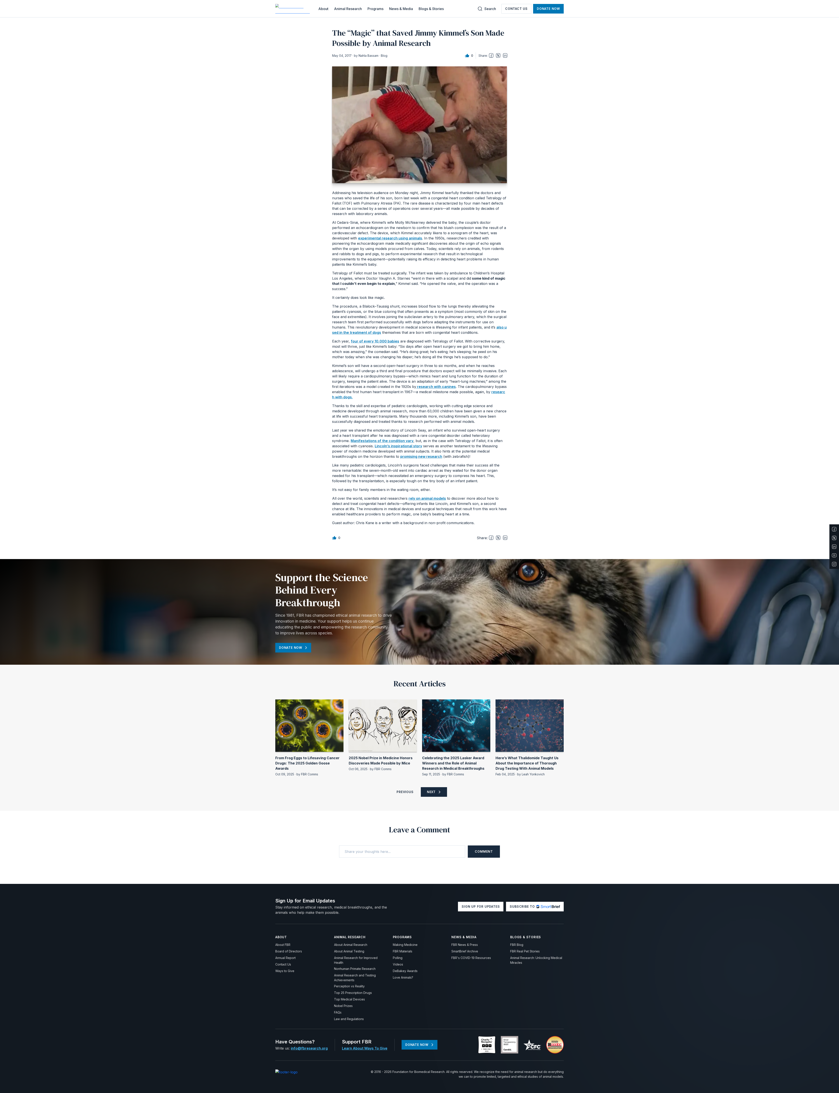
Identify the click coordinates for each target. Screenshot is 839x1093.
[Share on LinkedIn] (505, 55)
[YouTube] (834, 555)
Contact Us (516, 8)
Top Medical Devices (349, 999)
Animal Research (348, 9)
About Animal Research (350, 945)
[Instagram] (834, 564)
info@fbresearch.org (309, 1048)
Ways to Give (284, 971)
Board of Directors (288, 951)
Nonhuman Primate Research (355, 969)
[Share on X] (498, 55)
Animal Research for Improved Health (356, 960)
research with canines (436, 386)
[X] (834, 538)
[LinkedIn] (834, 546)
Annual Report (285, 958)
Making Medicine (405, 945)
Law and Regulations (349, 1019)
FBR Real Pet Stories (525, 951)
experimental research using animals (390, 238)
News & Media (401, 9)
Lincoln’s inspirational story (398, 446)
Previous (405, 792)
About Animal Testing (349, 951)
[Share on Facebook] (491, 55)
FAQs (337, 1012)
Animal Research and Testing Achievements (355, 977)
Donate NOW (548, 8)
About (323, 9)
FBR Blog (516, 945)
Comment (484, 851)
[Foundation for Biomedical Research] (293, 9)
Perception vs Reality (349, 986)
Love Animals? (403, 977)
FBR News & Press (464, 945)
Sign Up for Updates (481, 906)
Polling (397, 958)
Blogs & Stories (431, 9)
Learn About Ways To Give (364, 1048)
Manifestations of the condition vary (382, 441)
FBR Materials (402, 951)
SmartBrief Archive (464, 951)
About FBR (282, 945)
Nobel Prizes (343, 1006)
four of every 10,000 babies (375, 341)
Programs (375, 9)
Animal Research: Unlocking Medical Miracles (536, 960)
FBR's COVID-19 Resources (471, 958)
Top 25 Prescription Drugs (353, 993)
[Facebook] (834, 529)
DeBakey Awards (405, 971)
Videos (398, 964)
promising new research (421, 456)
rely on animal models (427, 498)
